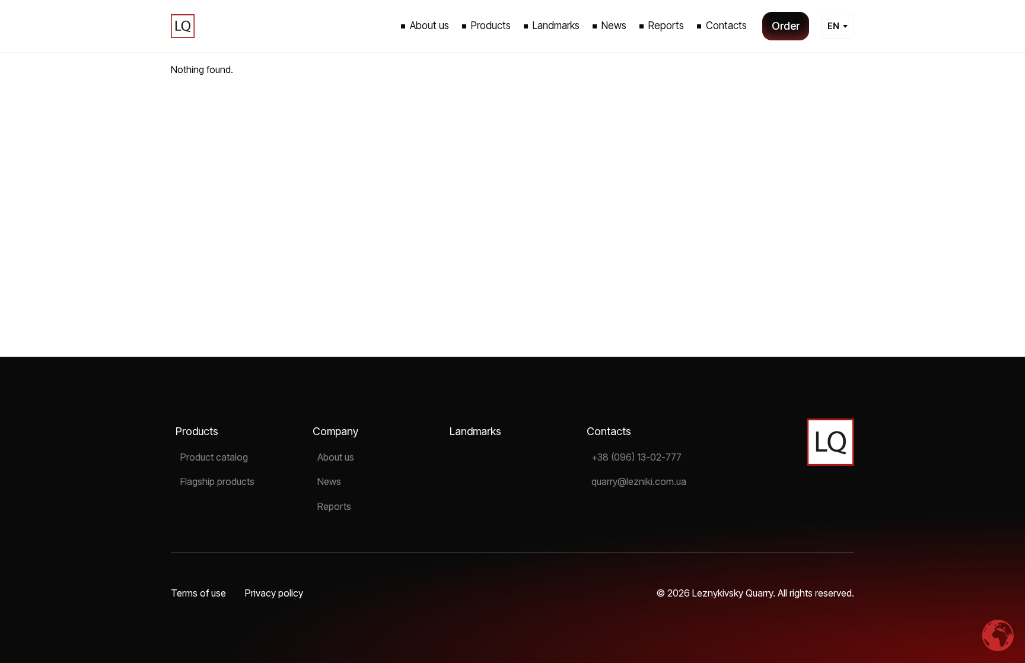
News (329, 481)
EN (833, 25)
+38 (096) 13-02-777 (636, 457)
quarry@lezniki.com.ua (638, 481)
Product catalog (214, 457)
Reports (334, 506)
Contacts (609, 431)
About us (335, 457)
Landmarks (475, 431)
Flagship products (217, 481)
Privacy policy (274, 593)
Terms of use (198, 593)
